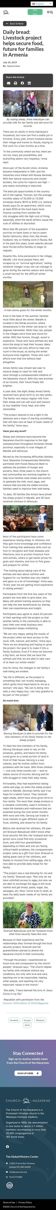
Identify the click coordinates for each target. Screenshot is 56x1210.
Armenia (14, 1020)
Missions (40, 1020)
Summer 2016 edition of (25, 1003)
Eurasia (27, 1020)
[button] (48, 12)
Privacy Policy (25, 1202)
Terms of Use (9, 1202)
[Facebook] (7, 1146)
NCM (27, 1025)
